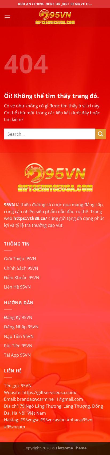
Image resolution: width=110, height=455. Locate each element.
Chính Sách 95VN (21, 268)
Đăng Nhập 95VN (21, 327)
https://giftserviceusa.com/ (49, 392)
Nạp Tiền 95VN (19, 336)
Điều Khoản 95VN (21, 278)
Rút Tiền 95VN (18, 346)
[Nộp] (100, 134)
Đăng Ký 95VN (18, 317)
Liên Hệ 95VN (17, 287)
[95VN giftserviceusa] (55, 17)
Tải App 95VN (17, 355)
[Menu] (7, 17)
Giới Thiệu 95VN (20, 259)
